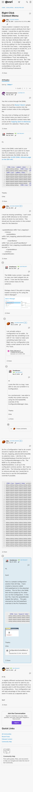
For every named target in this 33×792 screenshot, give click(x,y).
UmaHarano (10, 133)
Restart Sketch (20, 105)
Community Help (7, 741)
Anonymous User (11, 93)
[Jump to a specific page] (29, 88)
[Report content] (30, 13)
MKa (7, 20)
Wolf (7, 668)
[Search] (27, 2)
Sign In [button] (16, 722)
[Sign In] (30, 2)
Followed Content (7, 739)
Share (4, 73)
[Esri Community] (9, 2)
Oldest (9, 85)
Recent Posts (6, 736)
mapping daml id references (21, 122)
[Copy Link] (7, 24)
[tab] (5, 79)
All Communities (6, 734)
